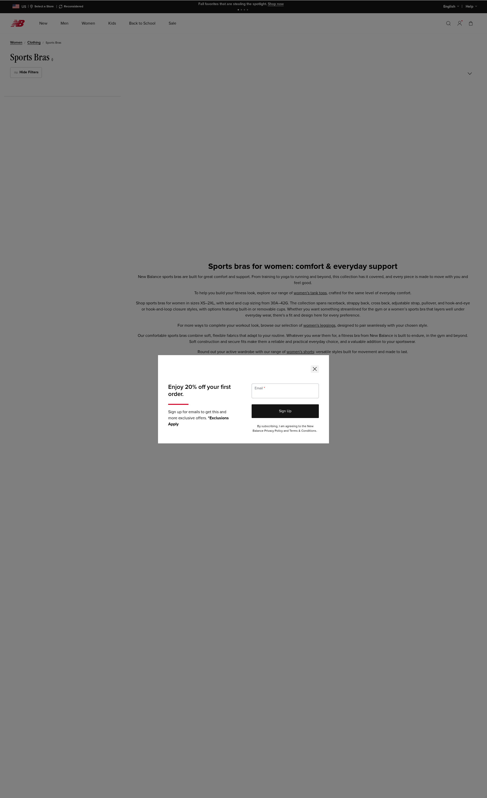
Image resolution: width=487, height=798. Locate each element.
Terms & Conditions (302, 431)
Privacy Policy (273, 431)
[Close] (315, 369)
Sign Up (285, 411)
